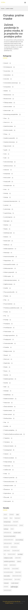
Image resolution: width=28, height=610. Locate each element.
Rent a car (6, 359)
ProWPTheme (9, 603)
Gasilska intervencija (9, 142)
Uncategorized (8, 450)
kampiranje (7, 521)
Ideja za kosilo (7, 146)
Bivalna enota (7, 98)
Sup (5, 422)
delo (17, 514)
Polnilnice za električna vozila (11, 308)
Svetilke (6, 426)
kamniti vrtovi (17, 518)
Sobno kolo (7, 402)
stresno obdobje (15, 568)
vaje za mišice (17, 579)
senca (19, 561)
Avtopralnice (7, 86)
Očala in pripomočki (9, 272)
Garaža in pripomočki (9, 138)
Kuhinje (6, 197)
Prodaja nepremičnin (9, 335)
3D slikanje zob (8, 67)
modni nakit (17, 532)
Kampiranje (7, 173)
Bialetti (6, 90)
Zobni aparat (7, 501)
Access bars (7, 71)
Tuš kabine (7, 442)
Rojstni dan (7, 363)
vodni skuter (14, 583)
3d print (6, 63)
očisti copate (16, 543)
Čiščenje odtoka (8, 102)
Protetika (6, 347)
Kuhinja (6, 193)
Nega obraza (7, 260)
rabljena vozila (8, 558)
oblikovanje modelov (8, 543)
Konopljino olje (8, 185)
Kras (5, 189)
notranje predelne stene (8, 539)
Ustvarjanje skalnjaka (8, 579)
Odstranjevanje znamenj (10, 280)
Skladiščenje (7, 394)
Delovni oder (7, 110)
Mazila (5, 229)
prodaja (20, 554)
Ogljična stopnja (8, 284)
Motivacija (6, 252)
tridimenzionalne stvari (17, 575)
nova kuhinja (19, 540)
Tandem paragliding (9, 430)
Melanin (6, 236)
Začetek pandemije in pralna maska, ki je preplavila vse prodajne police (13, 30)
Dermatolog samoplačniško (11, 114)
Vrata (5, 473)
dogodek (5, 518)
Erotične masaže (8, 130)
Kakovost (6, 169)
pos (4, 554)
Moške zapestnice (8, 248)
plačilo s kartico (7, 550)
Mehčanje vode (8, 233)
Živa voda (6, 497)
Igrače (5, 150)
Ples (5, 300)
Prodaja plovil (7, 339)
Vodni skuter (7, 465)
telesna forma (18, 572)
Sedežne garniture (8, 379)
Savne (5, 371)
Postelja (6, 319)
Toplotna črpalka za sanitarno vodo (13, 434)
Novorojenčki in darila (9, 264)
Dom (5, 118)
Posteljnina (7, 323)
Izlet (5, 158)
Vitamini (6, 454)
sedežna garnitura (9, 561)
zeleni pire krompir (7, 590)
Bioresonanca (7, 94)
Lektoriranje (7, 209)
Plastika (6, 296)
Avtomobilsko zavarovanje (11, 83)
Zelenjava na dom (8, 485)
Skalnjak (6, 390)
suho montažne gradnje (8, 572)
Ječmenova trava (8, 165)
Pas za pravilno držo (9, 292)
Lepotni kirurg (7, 213)
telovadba (7, 576)
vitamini (6, 583)
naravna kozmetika (9, 536)
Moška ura (6, 244)
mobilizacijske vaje (7, 532)
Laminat (6, 205)
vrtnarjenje (6, 586)
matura (12, 528)
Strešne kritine (8, 418)
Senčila (6, 383)
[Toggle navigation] (25, 3)
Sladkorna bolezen (9, 398)
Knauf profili (7, 181)
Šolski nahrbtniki (8, 406)
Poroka (6, 311)
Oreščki (6, 288)
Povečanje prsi (8, 327)
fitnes (11, 518)
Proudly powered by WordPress (12, 601)
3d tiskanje (12, 514)
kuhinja (6, 529)
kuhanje (21, 525)
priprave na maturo (11, 554)
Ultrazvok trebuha (8, 446)
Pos (5, 315)
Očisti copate (7, 276)
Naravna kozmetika (9, 256)
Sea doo (6, 375)
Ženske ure (7, 489)
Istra (5, 154)
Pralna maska (7, 331)
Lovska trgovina (8, 217)
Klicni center (7, 177)
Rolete (5, 367)
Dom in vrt (7, 122)
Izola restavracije (8, 161)
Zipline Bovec (7, 493)
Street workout (8, 414)
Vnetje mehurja (8, 461)
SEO (5, 386)
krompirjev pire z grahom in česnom (10, 525)
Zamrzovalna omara (9, 481)
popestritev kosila (15, 550)
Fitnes (5, 134)
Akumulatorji (7, 75)
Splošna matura (8, 410)
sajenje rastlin (17, 557)
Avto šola (6, 79)
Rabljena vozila (8, 351)
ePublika (3, 2)
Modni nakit (7, 240)
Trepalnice (7, 438)
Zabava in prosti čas (9, 477)
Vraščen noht (7, 469)
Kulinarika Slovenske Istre (10, 201)
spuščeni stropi (6, 568)
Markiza (6, 225)
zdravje (14, 586)
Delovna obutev (8, 106)
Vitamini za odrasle (9, 458)
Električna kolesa (8, 126)
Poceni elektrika (8, 304)
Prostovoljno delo (8, 343)
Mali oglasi (6, 221)
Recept (6, 355)
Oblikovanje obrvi (8, 268)
